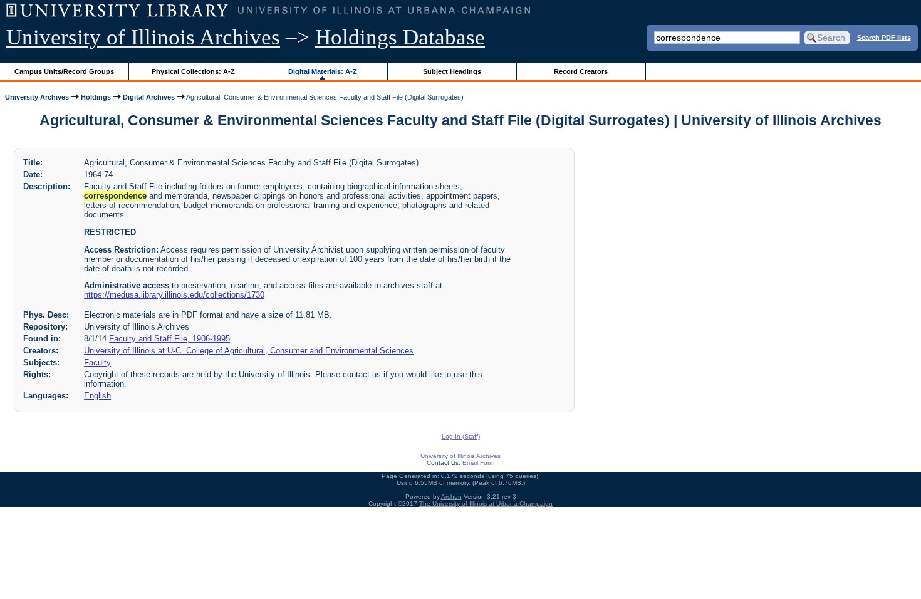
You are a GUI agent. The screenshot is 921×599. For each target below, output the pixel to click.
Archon (451, 496)
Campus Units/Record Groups (64, 71)
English (97, 395)
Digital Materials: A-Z (322, 71)
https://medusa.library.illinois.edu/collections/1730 (174, 295)
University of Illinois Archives (143, 37)
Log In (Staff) (461, 436)
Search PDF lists (884, 37)
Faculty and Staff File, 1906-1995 (169, 338)
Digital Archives (149, 97)
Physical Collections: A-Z (193, 71)
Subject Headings (452, 71)
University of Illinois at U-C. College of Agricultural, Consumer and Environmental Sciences (249, 350)
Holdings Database (400, 37)
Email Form (478, 462)
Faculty (97, 362)
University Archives (37, 97)
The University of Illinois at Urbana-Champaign (486, 503)
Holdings (96, 97)
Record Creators (581, 71)
